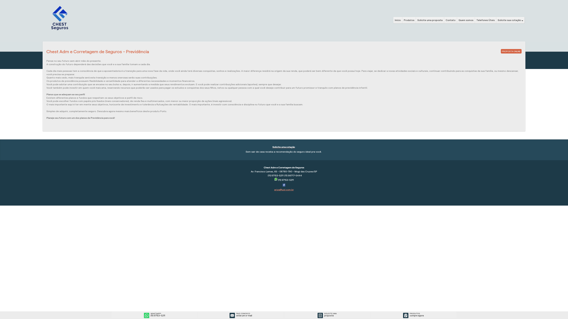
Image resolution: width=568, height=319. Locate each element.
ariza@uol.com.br (284, 189)
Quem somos (466, 20)
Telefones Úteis (485, 20)
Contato (450, 20)
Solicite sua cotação (509, 20)
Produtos (409, 20)
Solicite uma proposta (430, 20)
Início (398, 20)
